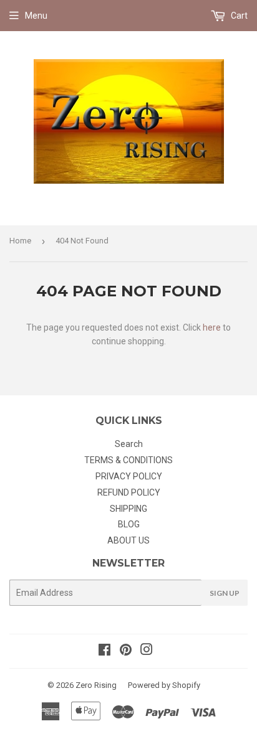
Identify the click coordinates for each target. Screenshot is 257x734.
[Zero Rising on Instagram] (146, 651)
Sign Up (225, 593)
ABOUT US (128, 540)
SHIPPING (128, 509)
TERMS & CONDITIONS (128, 460)
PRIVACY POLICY (128, 476)
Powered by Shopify (164, 685)
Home (20, 240)
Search (129, 444)
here (212, 327)
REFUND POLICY (128, 492)
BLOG (129, 524)
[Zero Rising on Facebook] (104, 651)
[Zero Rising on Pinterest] (125, 651)
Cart (238, 16)
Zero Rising (96, 685)
